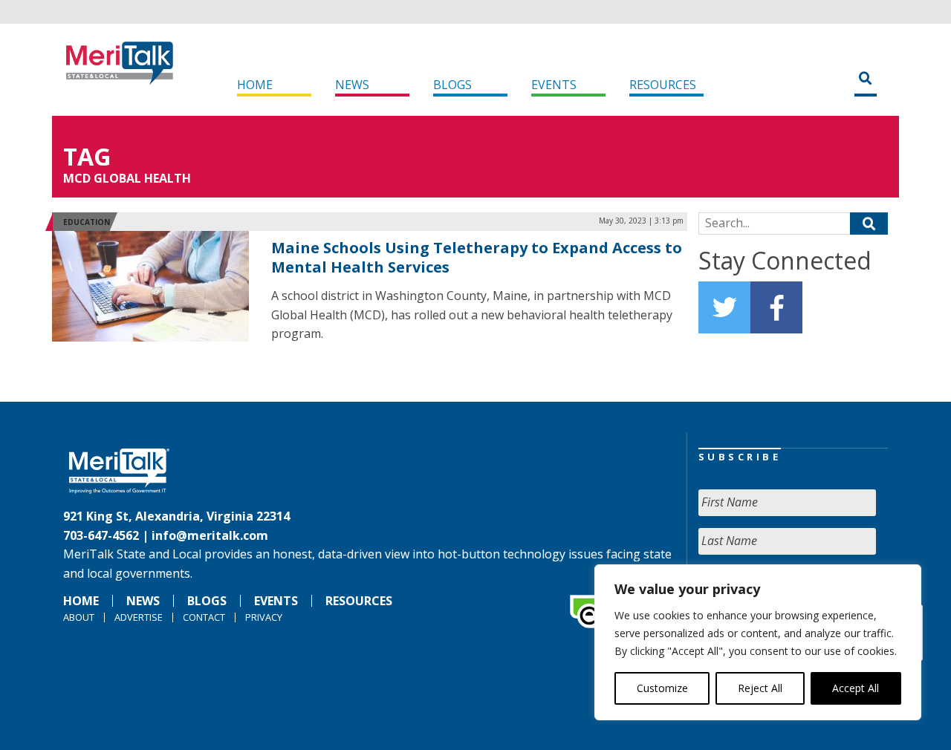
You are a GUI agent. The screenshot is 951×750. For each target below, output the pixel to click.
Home (255, 84)
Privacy (263, 617)
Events (554, 84)
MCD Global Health (127, 178)
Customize (662, 688)
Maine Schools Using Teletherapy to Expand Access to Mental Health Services (476, 257)
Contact (204, 617)
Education (86, 222)
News (352, 84)
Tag (87, 156)
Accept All (855, 688)
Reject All (760, 688)
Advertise (138, 617)
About (78, 617)
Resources (662, 84)
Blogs (452, 84)
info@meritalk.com (210, 535)
